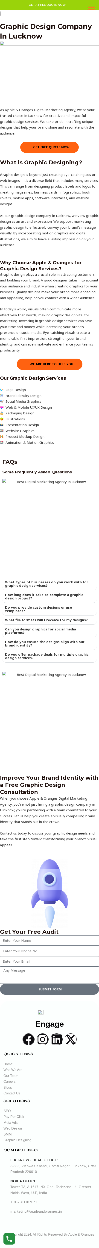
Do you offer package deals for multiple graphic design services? (46, 656)
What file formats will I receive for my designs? (46, 620)
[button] (49, 584)
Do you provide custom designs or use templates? (38, 609)
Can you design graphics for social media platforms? (40, 631)
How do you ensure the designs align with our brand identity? (44, 643)
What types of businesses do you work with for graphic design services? (46, 584)
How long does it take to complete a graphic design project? (44, 596)
